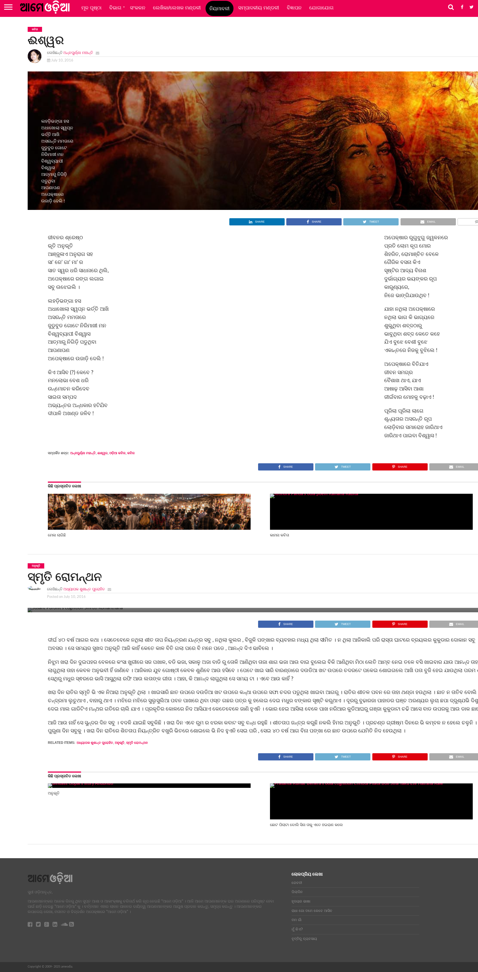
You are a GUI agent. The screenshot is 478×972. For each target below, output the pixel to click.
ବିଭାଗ (115, 8)
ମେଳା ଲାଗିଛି (57, 535)
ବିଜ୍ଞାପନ (294, 8)
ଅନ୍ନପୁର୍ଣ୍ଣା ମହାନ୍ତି (78, 53)
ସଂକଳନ (137, 8)
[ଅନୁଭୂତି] (80, 783)
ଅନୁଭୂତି (119, 743)
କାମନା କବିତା (279, 535)
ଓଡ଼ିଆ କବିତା (117, 453)
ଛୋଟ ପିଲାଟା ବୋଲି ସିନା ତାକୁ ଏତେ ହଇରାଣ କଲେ (306, 824)
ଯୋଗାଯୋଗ (321, 8)
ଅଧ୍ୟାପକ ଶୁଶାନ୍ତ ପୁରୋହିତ (84, 589)
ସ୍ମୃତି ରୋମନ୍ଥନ (137, 743)
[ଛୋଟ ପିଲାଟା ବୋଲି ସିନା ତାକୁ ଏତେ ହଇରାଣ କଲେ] (371, 783)
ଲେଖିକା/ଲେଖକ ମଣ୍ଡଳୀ (177, 8)
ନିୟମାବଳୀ (219, 8)
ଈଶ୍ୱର (102, 453)
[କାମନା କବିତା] (371, 494)
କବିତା (131, 453)
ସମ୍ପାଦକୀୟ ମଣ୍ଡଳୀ (258, 8)
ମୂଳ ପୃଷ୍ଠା (91, 8)
